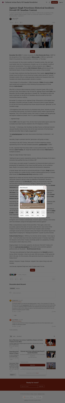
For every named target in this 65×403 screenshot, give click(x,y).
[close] (45, 187)
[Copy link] (22, 212)
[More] (43, 212)
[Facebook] (27, 212)
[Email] (32, 212)
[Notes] (38, 212)
